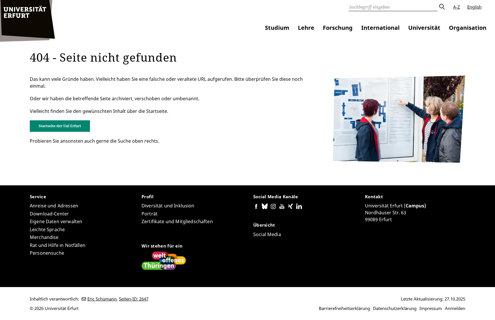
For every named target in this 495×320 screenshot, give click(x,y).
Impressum (430, 308)
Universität (424, 28)
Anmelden (455, 308)
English (474, 7)
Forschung (338, 28)
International (380, 28)
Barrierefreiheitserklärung (344, 308)
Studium (277, 28)
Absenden (441, 7)
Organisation (467, 28)
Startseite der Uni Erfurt (60, 125)
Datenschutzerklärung (395, 308)
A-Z (456, 7)
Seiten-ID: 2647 (133, 299)
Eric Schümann (102, 299)
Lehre (306, 28)
